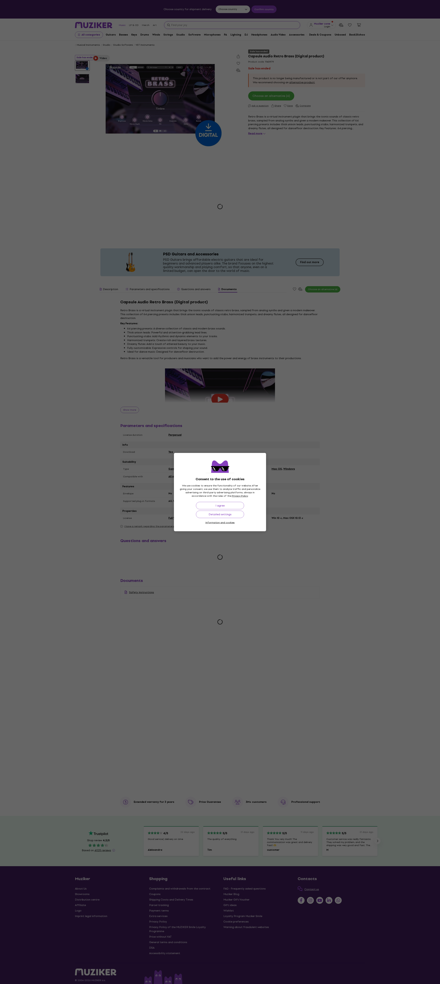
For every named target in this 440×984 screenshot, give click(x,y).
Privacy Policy (240, 496)
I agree (220, 505)
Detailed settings (220, 514)
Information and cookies (220, 522)
